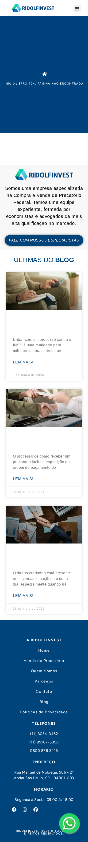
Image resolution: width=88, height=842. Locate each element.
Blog (44, 702)
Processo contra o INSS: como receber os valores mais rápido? (42, 323)
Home (44, 650)
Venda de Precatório (44, 660)
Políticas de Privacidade (44, 712)
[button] (77, 8)
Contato (44, 691)
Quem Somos (44, 671)
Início (9, 83)
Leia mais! (23, 362)
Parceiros (44, 681)
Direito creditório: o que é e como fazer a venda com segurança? (43, 556)
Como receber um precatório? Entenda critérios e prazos (37, 440)
